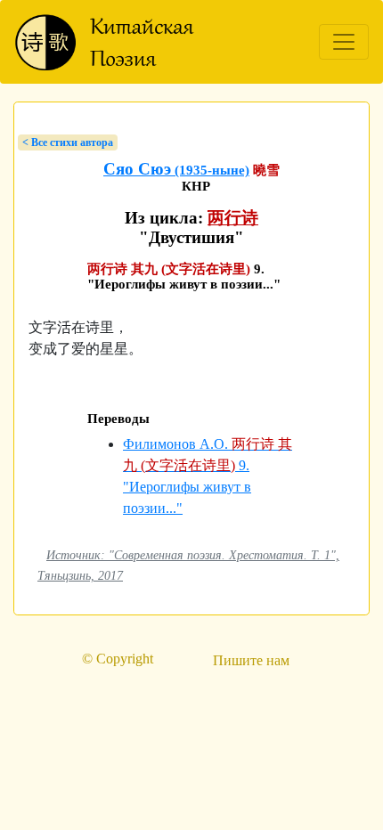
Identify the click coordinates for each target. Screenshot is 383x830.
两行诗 (233, 217)
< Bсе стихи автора (67, 142)
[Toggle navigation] (344, 42)
